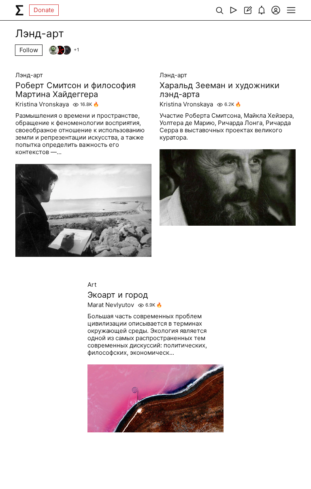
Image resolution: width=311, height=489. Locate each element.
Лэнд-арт (29, 75)
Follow (28, 50)
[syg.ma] (19, 10)
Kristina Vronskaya (42, 104)
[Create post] (248, 10)
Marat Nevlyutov (110, 305)
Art (91, 284)
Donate (44, 10)
